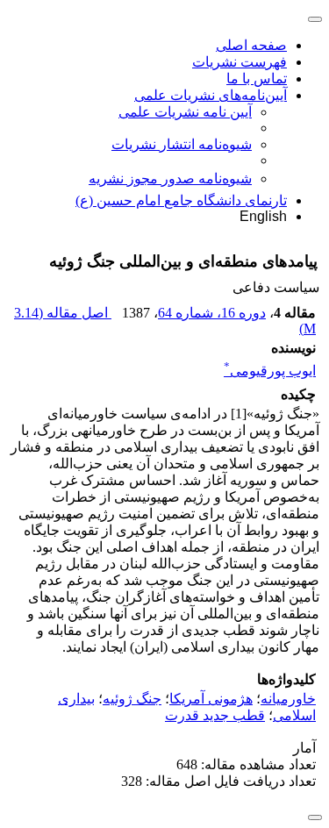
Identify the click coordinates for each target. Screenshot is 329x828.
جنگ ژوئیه (132, 698)
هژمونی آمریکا (211, 698)
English (263, 216)
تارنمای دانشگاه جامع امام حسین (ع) (181, 200)
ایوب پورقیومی (270, 370)
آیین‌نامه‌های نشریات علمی (210, 95)
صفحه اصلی (251, 45)
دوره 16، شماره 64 (212, 312)
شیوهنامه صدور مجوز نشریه (170, 178)
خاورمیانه (288, 698)
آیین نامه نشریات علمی (185, 111)
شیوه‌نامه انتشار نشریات (181, 144)
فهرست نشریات (239, 61)
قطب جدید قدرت (215, 715)
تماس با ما (256, 78)
